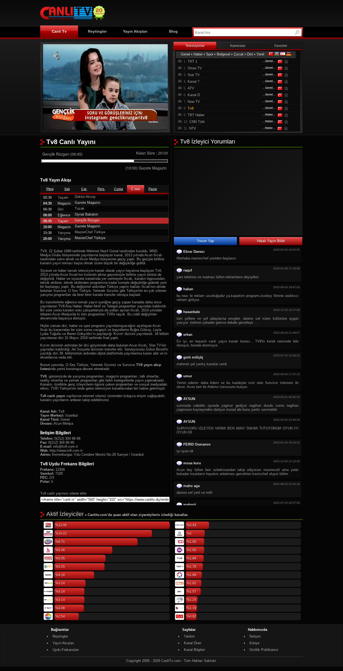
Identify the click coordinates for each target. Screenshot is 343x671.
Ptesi (50, 189)
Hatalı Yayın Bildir (271, 241)
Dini (250, 54)
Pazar (152, 189)
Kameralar (237, 46)
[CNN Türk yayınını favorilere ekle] (287, 121)
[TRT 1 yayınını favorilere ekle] (287, 61)
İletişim (255, 636)
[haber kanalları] (266, 115)
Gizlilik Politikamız (263, 650)
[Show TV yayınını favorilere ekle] (287, 68)
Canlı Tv (59, 31)
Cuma (118, 189)
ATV (191, 88)
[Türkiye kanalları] (271, 54)
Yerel (260, 54)
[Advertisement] (205, 13)
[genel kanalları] (266, 61)
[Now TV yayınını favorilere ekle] (287, 101)
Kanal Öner (192, 643)
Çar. (84, 189)
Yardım (189, 636)
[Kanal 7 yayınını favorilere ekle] (287, 81)
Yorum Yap (205, 241)
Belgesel (223, 54)
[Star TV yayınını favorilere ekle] (287, 74)
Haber (198, 54)
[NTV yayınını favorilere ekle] (287, 128)
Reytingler (97, 31)
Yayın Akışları (135, 31)
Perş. (101, 189)
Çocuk (239, 54)
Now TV (194, 102)
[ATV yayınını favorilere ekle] (287, 88)
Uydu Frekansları (66, 650)
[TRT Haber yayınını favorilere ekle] (287, 115)
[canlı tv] (72, 21)
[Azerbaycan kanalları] (276, 54)
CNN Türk (197, 122)
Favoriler (280, 46)
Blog (173, 31)
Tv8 (190, 108)
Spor (209, 54)
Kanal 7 (193, 82)
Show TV (195, 68)
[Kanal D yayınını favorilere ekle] (287, 95)
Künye (254, 643)
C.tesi (135, 189)
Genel (185, 54)
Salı (67, 189)
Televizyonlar (195, 46)
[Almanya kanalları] (288, 54)
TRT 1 (192, 61)
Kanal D (194, 95)
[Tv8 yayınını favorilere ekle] (287, 108)
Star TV (194, 75)
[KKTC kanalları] (282, 54)
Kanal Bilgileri (194, 650)
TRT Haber (196, 115)
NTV (192, 128)
